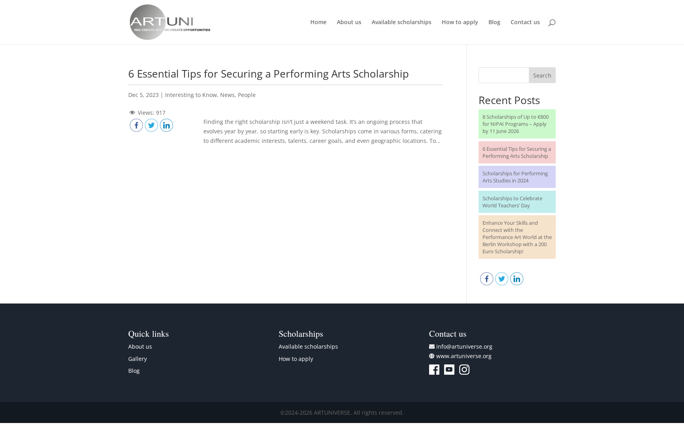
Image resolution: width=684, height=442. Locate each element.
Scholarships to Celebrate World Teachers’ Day (512, 202)
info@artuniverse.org (464, 346)
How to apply (460, 22)
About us (349, 22)
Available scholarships (401, 22)
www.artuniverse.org (464, 356)
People (247, 95)
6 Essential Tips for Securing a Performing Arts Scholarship (268, 73)
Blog (494, 22)
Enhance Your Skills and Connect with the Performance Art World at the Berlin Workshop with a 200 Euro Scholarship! (517, 237)
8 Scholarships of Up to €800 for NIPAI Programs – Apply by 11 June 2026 (516, 124)
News (227, 95)
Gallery (137, 358)
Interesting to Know (191, 95)
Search (542, 75)
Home (318, 22)
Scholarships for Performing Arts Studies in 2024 (515, 177)
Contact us (525, 22)
